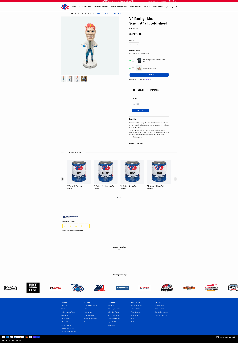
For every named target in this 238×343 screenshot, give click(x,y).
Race (85, 309)
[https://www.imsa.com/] (31, 288)
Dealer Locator (159, 305)
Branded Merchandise (88, 14)
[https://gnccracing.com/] (209, 288)
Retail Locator (159, 309)
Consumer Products (90, 305)
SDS (132, 319)
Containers (111, 325)
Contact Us (64, 315)
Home (62, 14)
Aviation (87, 322)
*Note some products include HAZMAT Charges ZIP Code (148, 96)
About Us (64, 305)
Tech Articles (135, 309)
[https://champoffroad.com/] (142, 288)
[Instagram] (13, 340)
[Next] (175, 179)
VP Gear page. (137, 137)
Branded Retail (89, 315)
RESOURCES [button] (135, 302)
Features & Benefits (136, 144)
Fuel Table (134, 315)
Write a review (133, 28)
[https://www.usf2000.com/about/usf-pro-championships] (187, 288)
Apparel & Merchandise (73, 14)
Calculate (140, 110)
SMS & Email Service (67, 328)
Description (133, 119)
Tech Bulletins (135, 312)
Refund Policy (65, 322)
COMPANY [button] (64, 302)
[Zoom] (64, 71)
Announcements (136, 305)
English (171, 1)
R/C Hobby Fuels (113, 312)
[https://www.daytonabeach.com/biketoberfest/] (8, 288)
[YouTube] (20, 340)
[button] (74, 6)
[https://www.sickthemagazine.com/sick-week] (164, 288)
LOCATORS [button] (158, 302)
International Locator (161, 315)
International (88, 312)
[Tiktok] (10, 340)
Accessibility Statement (68, 331)
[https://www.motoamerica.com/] (75, 287)
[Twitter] (6, 340)
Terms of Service (66, 325)
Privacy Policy (65, 319)
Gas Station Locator (161, 312)
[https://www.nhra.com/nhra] (53, 288)
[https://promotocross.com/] (97, 288)
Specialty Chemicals (90, 319)
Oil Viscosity (135, 322)
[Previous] (62, 179)
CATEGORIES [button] (112, 302)
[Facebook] (3, 340)
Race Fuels (111, 305)
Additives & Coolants (114, 319)
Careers (63, 309)
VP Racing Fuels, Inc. (224, 337)
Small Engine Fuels (114, 309)
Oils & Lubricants (113, 315)
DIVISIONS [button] (87, 302)
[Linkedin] (17, 340)
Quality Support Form (68, 312)
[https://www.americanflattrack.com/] (120, 288)
